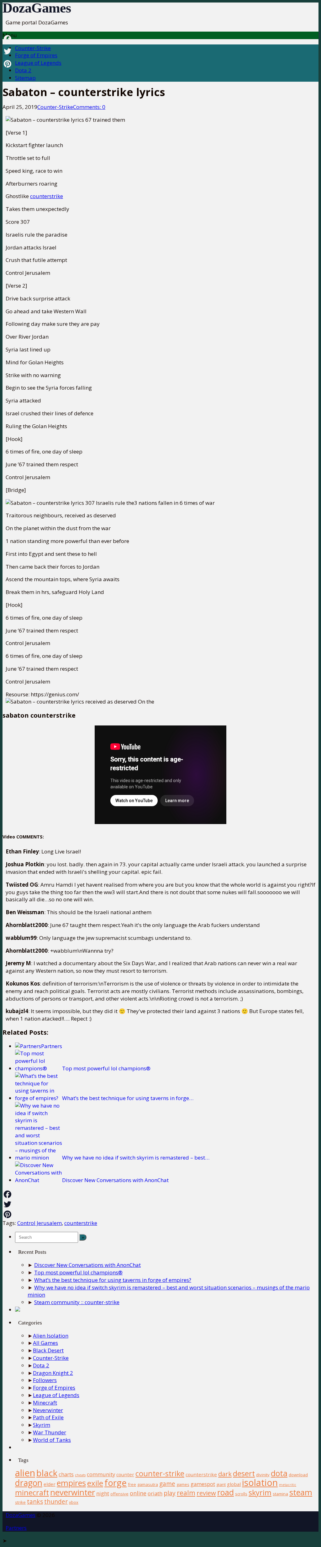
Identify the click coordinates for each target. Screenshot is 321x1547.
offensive (119, 1494)
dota (279, 1473)
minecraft (32, 1493)
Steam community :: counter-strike (76, 1302)
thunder (56, 1501)
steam (300, 1492)
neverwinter (72, 1492)
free (132, 1484)
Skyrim (41, 1424)
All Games (45, 1342)
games (182, 1484)
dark (225, 1473)
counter (125, 1474)
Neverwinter (48, 1410)
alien (25, 1473)
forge (115, 1482)
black (46, 1473)
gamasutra (147, 1484)
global (234, 1484)
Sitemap (25, 77)
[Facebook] (160, 1194)
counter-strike (159, 1473)
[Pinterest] (160, 1214)
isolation (260, 1482)
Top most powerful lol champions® (78, 1272)
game (167, 1483)
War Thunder (49, 1432)
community (101, 1474)
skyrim (260, 1493)
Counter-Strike (33, 48)
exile (95, 1483)
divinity (263, 1475)
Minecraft (45, 1402)
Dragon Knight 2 (53, 1372)
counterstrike (46, 196)
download (298, 1475)
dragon (28, 1482)
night (102, 1493)
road (225, 1492)
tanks (35, 1501)
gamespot (203, 1484)
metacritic (287, 1485)
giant (221, 1484)
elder (49, 1484)
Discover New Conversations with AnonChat (87, 1264)
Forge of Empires (36, 55)
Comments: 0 (89, 106)
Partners (16, 1527)
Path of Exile (48, 1417)
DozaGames (37, 8)
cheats (80, 1475)
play (170, 1493)
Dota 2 (23, 70)
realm (186, 1492)
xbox (73, 1502)
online (138, 1493)
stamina (280, 1494)
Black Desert (48, 1350)
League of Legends (38, 62)
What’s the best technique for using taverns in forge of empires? (112, 1279)
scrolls (241, 1494)
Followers (45, 1380)
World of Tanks (52, 1439)
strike (20, 1502)
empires (71, 1483)
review (206, 1492)
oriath (155, 1493)
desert (244, 1473)
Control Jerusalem (39, 1223)
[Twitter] (160, 1204)
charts (66, 1474)
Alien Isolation (50, 1335)
